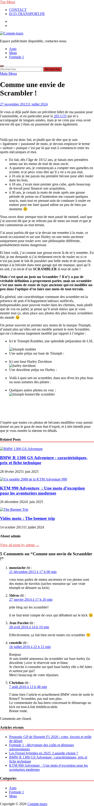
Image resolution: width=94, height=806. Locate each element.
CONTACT (18, 10)
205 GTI (60, 116)
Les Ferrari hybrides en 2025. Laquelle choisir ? (43, 753)
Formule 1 (16, 57)
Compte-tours (37, 804)
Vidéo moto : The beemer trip (27, 518)
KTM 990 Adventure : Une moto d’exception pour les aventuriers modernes (42, 491)
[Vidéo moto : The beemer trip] (14, 509)
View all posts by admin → (19, 545)
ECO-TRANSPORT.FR (27, 14)
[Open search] (2, 66)
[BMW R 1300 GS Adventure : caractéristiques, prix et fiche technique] (21, 449)
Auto (12, 49)
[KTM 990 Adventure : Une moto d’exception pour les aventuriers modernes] (33, 479)
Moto (13, 53)
